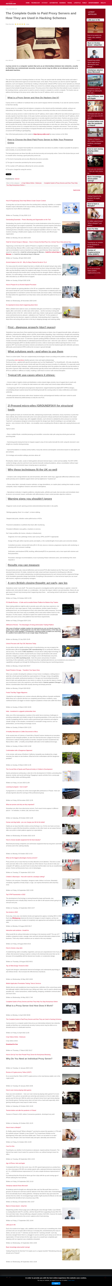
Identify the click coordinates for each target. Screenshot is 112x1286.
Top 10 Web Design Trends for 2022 (17, 966)
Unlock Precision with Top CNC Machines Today (21, 643)
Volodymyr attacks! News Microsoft (17, 1185)
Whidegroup (16, 918)
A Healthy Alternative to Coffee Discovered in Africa (22, 731)
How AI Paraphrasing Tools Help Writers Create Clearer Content (26, 200)
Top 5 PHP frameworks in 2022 (15, 894)
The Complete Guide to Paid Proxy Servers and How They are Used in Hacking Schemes (34, 1019)
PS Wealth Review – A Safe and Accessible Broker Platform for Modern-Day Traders (32, 602)
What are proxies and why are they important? (20, 804)
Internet (17, 179)
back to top (76, 190)
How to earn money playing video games (18, 1090)
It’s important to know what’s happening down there (22, 305)
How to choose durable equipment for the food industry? (23, 840)
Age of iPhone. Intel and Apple (15, 1163)
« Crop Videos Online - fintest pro (31, 183)
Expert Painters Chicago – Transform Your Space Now (23, 670)
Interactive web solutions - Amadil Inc (17, 930)
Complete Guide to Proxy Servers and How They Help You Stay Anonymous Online (32, 1001)
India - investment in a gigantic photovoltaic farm (21, 711)
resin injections (19, 360)
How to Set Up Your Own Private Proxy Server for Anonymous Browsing (28, 1054)
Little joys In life (11, 1224)
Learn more (71, 1280)
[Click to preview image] (43, 43)
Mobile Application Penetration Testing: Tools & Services (23, 983)
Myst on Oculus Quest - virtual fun (16, 1206)
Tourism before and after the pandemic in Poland (21, 1110)
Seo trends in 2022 (12, 912)
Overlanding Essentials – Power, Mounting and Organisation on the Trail (28, 219)
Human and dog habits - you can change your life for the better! (25, 822)
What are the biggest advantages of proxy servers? (21, 858)
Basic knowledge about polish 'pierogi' (18, 1247)
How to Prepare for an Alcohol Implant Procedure (21, 284)
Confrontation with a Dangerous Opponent (19, 750)
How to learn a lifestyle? (13, 1127)
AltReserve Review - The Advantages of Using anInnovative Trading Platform (30, 625)
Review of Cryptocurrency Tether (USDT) (18, 1072)
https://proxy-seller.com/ (41, 134)
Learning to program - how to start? (17, 787)
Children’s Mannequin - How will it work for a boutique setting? (25, 876)
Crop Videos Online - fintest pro (15, 1037)
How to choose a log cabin (14, 948)
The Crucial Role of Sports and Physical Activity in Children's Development (29, 769)
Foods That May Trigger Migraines (16, 692)
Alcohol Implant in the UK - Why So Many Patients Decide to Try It (26, 262)
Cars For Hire (10, 1146)
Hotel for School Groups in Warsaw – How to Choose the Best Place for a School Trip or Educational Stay (38, 242)
